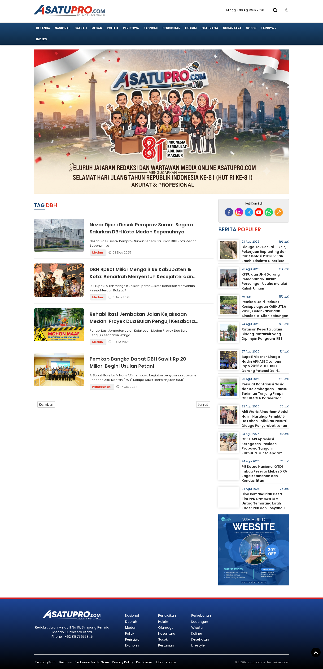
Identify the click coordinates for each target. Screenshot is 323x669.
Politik (112, 28)
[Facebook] (229, 212)
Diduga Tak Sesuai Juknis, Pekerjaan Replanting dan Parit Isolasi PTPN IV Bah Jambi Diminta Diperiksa (264, 254)
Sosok (251, 28)
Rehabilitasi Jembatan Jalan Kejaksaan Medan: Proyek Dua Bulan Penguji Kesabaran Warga (144, 321)
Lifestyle (198, 645)
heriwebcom (280, 662)
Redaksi (65, 662)
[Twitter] (249, 212)
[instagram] (239, 212)
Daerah (81, 28)
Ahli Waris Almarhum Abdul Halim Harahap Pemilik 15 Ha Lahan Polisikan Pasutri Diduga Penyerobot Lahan (265, 418)
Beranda (43, 28)
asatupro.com (255, 662)
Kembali (46, 404)
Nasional (62, 28)
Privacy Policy (122, 662)
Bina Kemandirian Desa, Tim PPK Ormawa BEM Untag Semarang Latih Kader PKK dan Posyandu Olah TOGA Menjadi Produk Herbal (265, 506)
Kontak (171, 662)
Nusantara (232, 28)
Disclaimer (144, 662)
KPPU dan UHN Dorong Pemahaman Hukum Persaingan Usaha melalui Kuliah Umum (264, 281)
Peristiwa (131, 28)
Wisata (197, 627)
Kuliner (196, 633)
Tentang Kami (45, 662)
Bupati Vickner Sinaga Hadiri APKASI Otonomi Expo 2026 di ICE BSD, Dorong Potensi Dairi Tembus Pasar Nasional (262, 366)
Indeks (41, 39)
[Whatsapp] (269, 212)
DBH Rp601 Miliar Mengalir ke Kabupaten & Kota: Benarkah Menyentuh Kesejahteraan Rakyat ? (141, 276)
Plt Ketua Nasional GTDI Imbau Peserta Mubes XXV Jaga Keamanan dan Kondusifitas (264, 473)
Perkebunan (101, 387)
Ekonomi (151, 28)
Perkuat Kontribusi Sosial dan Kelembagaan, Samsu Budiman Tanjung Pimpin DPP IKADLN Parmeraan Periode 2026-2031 (264, 393)
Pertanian (166, 645)
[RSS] (279, 212)
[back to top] (316, 652)
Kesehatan (200, 639)
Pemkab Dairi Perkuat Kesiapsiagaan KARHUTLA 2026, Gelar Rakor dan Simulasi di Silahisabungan (265, 308)
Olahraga (209, 28)
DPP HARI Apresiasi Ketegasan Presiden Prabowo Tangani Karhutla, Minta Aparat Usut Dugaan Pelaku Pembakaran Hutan (262, 451)
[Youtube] (259, 212)
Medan (97, 28)
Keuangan (199, 621)
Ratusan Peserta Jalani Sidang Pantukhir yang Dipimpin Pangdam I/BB (262, 334)
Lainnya (267, 28)
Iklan (159, 662)
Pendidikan (171, 28)
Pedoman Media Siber (92, 662)
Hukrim (191, 28)
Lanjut (203, 404)
